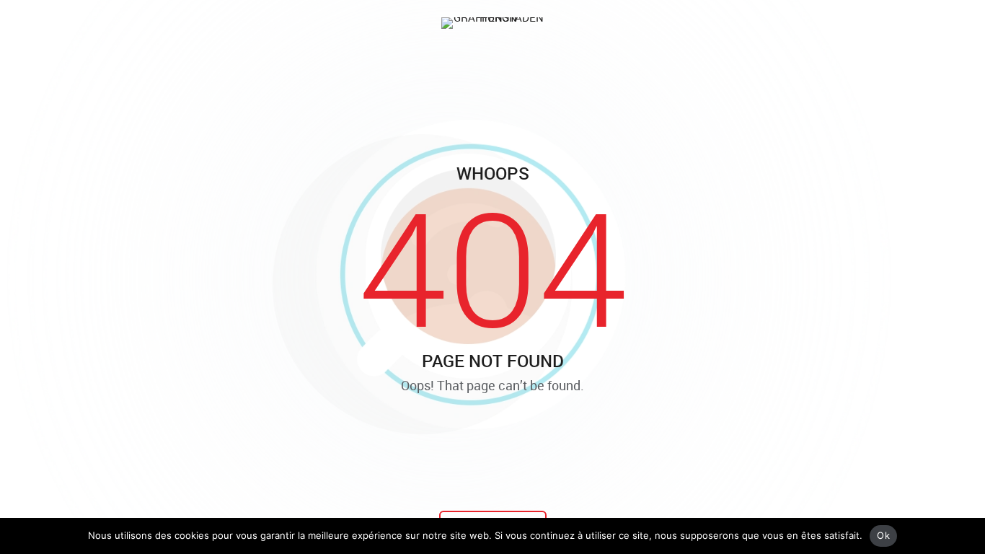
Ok (883, 535)
